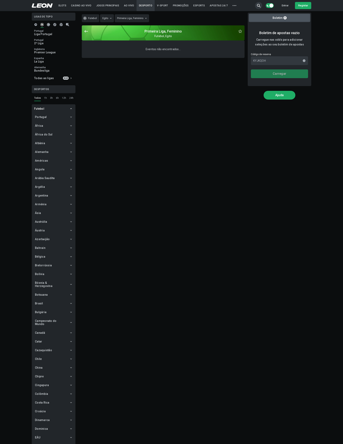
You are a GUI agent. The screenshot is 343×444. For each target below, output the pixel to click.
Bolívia (39, 274)
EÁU (37, 437)
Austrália (41, 221)
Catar (38, 341)
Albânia (40, 143)
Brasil (39, 303)
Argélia (40, 186)
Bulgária (40, 312)
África (39, 125)
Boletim (279, 17)
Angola (40, 169)
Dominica (41, 428)
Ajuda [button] (279, 95)
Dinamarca (42, 420)
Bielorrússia (43, 265)
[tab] (36, 24)
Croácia (40, 411)
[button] (258, 5)
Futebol (39, 108)
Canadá (40, 332)
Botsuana (41, 294)
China (38, 367)
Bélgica (40, 256)
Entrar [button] (285, 5)
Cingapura (42, 385)
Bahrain (40, 247)
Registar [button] (303, 5)
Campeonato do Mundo (45, 322)
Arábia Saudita (45, 178)
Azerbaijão (42, 239)
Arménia (40, 204)
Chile (38, 359)
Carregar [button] (279, 74)
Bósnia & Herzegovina (43, 284)
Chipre (39, 376)
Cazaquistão (43, 350)
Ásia (38, 213)
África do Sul (43, 134)
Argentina (41, 195)
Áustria (40, 230)
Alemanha (41, 151)
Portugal (41, 117)
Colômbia (41, 393)
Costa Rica (42, 402)
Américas (41, 160)
